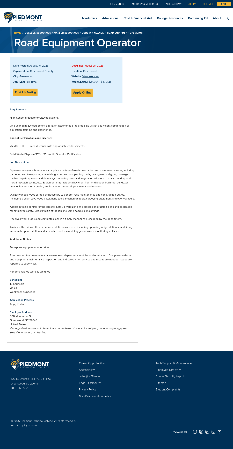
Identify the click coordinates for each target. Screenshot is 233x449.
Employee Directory (168, 370)
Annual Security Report (170, 376)
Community (117, 3)
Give (224, 4)
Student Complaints (168, 389)
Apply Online (82, 92)
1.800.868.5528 (20, 388)
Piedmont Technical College (23, 16)
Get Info (208, 3)
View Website (90, 76)
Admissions (110, 18)
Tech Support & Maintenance (174, 363)
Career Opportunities (92, 363)
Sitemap (161, 383)
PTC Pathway (173, 3)
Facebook (195, 432)
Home (17, 32)
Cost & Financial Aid (137, 18)
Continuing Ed (198, 18)
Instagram (213, 432)
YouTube (219, 432)
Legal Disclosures (90, 383)
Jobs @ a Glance (93, 32)
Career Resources (66, 32)
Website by (25, 425)
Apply (192, 3)
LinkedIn (207, 432)
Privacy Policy (87, 389)
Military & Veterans (145, 3)
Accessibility (87, 370)
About (217, 18)
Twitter (201, 432)
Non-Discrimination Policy (95, 396)
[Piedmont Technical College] (40, 363)
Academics (89, 18)
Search (227, 19)
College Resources (170, 18)
